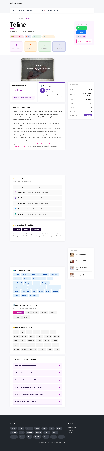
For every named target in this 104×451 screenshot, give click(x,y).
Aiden (53, 332)
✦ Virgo (26, 229)
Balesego (29, 432)
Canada (24, 295)
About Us (70, 430)
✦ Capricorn (35, 229)
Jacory (61, 436)
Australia (16, 291)
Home (14, 10)
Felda (51, 428)
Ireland (50, 278)
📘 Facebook (81, 32)
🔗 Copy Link (81, 36)
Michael (45, 332)
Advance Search (72, 427)
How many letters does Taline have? (37, 401)
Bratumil (14, 436)
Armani (16, 349)
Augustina (31, 340)
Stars (42, 10)
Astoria (55, 340)
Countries (21, 10)
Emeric (39, 345)
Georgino (29, 428)
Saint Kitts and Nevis (54, 287)
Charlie (40, 336)
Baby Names (19, 18)
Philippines (45, 283)
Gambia (36, 283)
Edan (21, 428)
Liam (57, 349)
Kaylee (32, 336)
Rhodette (37, 436)
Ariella (24, 349)
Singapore (28, 283)
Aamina (55, 345)
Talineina (17, 317)
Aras (29, 436)
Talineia (44, 312)
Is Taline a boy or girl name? (37, 373)
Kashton (23, 345)
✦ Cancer (17, 229)
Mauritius (45, 274)
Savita (22, 436)
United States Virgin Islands (37, 287)
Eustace (38, 432)
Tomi (21, 432)
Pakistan (16, 295)
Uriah (37, 428)
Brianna (47, 345)
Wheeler (14, 432)
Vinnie (53, 436)
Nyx (22, 332)
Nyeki (44, 428)
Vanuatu (55, 291)
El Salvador (17, 278)
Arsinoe (24, 336)
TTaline (26, 317)
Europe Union (35, 274)
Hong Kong (54, 274)
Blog (36, 10)
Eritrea (41, 291)
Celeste (36, 332)
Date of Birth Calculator (20, 146)
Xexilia (59, 428)
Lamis (16, 332)
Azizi (15, 340)
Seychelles (27, 278)
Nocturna (42, 349)
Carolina (48, 336)
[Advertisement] (37, 162)
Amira (29, 332)
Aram (39, 340)
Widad (54, 432)
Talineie (53, 312)
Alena (50, 349)
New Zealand (18, 283)
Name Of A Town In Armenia (45, 144)
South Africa (26, 291)
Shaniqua (33, 349)
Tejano (46, 436)
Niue (34, 291)
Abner (32, 345)
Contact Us (71, 432)
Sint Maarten (33, 295)
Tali (28, 312)
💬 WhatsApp (81, 28)
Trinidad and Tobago (39, 278)
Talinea (35, 312)
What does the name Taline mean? (37, 366)
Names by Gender (53, 10)
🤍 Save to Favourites (84, 41)
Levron (13, 428)
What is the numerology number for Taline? (37, 387)
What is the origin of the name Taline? (37, 380)
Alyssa (16, 336)
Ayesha (56, 336)
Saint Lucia (25, 274)
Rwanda (16, 274)
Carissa (47, 432)
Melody (47, 340)
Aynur (22, 340)
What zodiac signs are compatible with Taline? (37, 394)
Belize (48, 291)
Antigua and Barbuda (20, 287)
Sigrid (16, 345)
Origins (29, 10)
